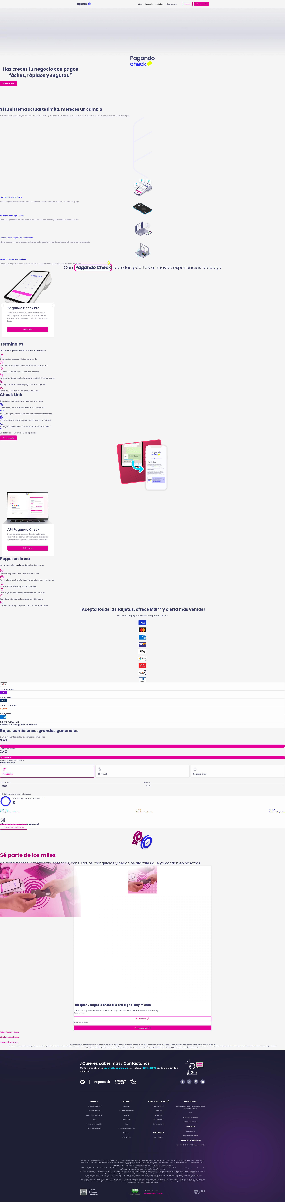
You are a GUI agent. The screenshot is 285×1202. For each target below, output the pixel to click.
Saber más (27, 329)
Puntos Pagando (94, 1111)
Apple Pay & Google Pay (94, 1115)
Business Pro (126, 1137)
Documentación (158, 1124)
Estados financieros (190, 1122)
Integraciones (171, 4)
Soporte (190, 1126)
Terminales (158, 1111)
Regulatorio (190, 1101)
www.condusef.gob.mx (153, 1193)
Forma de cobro (7, 762)
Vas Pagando (158, 1137)
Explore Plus (126, 1119)
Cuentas (126, 1101)
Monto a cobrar (5, 783)
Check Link (102, 774)
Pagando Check (158, 1106)
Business (126, 1133)
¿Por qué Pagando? (94, 1106)
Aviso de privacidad (94, 1128)
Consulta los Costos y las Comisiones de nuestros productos (190, 1107)
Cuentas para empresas (126, 1128)
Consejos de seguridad (94, 1124)
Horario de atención (190, 1140)
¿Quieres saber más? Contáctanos (115, 1063)
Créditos (158, 1132)
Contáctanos (190, 1131)
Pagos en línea (199, 774)
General (94, 1101)
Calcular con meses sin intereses (17, 794)
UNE (190, 1113)
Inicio (140, 4)
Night (126, 1124)
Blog (94, 1119)
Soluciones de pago (158, 1101)
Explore (126, 1115)
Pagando (126, 1106)
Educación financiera (190, 1117)
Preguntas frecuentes (190, 1136)
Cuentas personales (126, 1111)
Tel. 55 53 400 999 (153, 1191)
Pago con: (147, 783)
